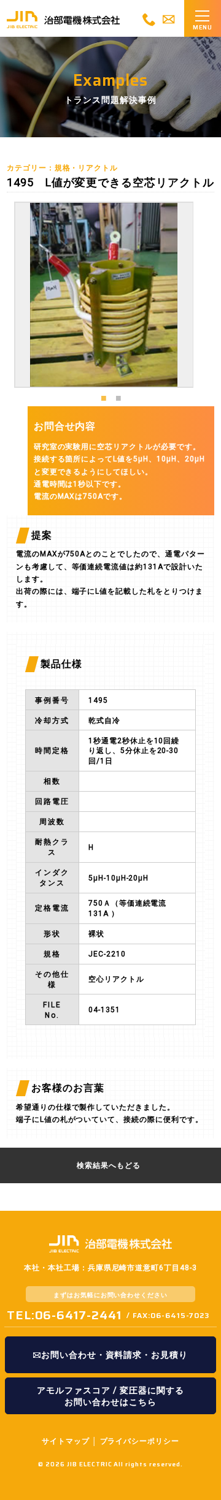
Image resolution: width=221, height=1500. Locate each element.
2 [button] (118, 397)
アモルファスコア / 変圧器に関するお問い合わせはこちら (110, 1396)
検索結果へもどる (109, 1165)
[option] (104, 295)
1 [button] (104, 397)
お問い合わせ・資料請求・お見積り (114, 1355)
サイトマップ (66, 1441)
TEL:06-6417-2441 (64, 1315)
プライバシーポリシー (140, 1441)
